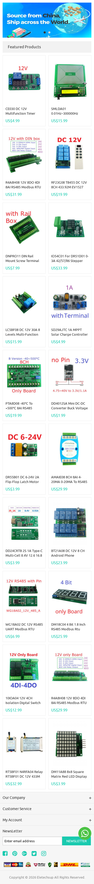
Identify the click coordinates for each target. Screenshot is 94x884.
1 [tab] (45, 32)
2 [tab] (49, 32)
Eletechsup (45, 877)
